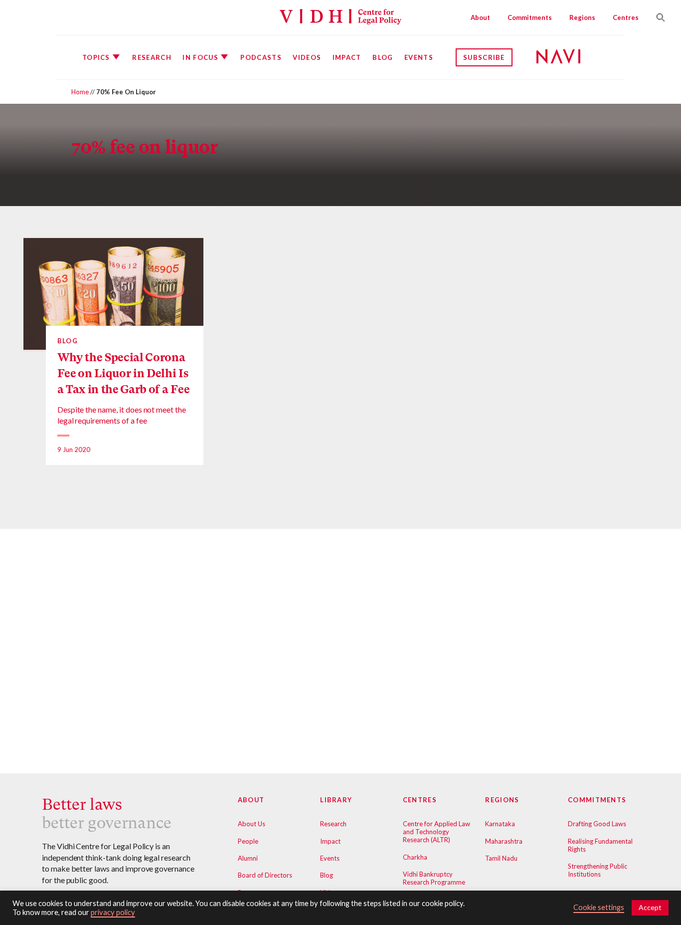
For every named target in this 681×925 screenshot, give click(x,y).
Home (80, 92)
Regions (582, 17)
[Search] (656, 17)
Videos (307, 57)
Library (336, 800)
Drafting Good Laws (597, 824)
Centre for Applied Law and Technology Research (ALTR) (436, 832)
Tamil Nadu (501, 858)
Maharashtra (503, 841)
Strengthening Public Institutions (597, 870)
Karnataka (500, 824)
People (248, 841)
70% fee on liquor (144, 147)
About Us (251, 824)
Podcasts (260, 57)
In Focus (200, 57)
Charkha (415, 857)
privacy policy (113, 912)
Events (418, 57)
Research (151, 57)
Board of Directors (265, 875)
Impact (347, 57)
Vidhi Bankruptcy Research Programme (434, 878)
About (480, 17)
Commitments (530, 17)
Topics (96, 57)
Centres (626, 17)
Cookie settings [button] (598, 907)
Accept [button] (650, 907)
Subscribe (484, 57)
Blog (382, 57)
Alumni (248, 858)
